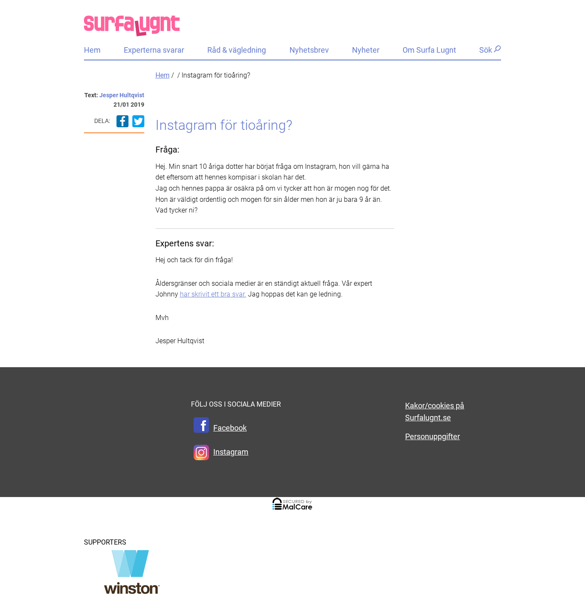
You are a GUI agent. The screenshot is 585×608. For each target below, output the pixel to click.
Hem (92, 49)
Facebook (230, 428)
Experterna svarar (154, 49)
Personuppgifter (432, 436)
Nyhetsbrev (309, 49)
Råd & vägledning (236, 49)
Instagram (230, 452)
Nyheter (365, 49)
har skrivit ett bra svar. (213, 294)
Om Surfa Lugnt (429, 49)
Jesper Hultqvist (121, 95)
